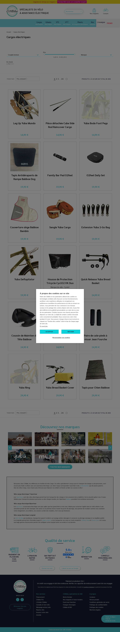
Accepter (49, 331)
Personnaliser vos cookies (60, 337)
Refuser (71, 331)
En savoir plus (44, 326)
